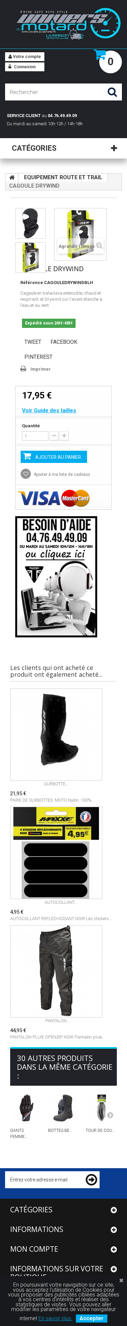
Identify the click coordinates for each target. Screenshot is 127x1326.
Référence (31, 282)
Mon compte (34, 1249)
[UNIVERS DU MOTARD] (63, 24)
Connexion (24, 66)
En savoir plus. (55, 1318)
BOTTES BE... (60, 1130)
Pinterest (38, 357)
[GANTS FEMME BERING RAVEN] (25, 1108)
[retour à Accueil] (11, 178)
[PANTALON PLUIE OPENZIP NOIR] (57, 971)
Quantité (31, 425)
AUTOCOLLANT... (61, 902)
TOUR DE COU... (100, 1130)
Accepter (92, 1318)
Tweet (32, 342)
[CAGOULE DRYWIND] (30, 223)
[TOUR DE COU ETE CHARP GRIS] (101, 1108)
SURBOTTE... (56, 783)
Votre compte (26, 56)
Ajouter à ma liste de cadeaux (61, 474)
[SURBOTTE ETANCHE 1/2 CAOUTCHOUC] (56, 734)
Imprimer (40, 369)
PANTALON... (57, 1020)
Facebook (63, 342)
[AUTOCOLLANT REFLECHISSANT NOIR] (61, 853)
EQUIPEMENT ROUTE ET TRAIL (63, 177)
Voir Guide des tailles (49, 410)
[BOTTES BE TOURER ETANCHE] (63, 1108)
